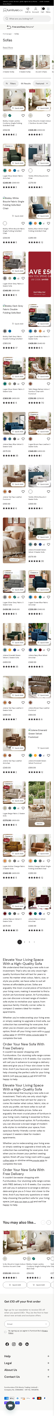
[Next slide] (49, 1222)
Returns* (29, 27)
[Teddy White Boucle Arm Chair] (39, 155)
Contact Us (27, 1377)
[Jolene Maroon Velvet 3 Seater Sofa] (14, 898)
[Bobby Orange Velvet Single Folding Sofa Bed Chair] (39, 845)
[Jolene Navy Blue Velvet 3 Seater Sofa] (14, 423)
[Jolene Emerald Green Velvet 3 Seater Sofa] (39, 529)
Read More (8, 47)
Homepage (7, 34)
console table (38, 1160)
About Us (27, 1370)
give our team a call (24, 1076)
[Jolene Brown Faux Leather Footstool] (39, 687)
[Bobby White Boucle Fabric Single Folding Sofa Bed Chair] (14, 207)
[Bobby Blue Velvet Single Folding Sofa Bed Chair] (39, 207)
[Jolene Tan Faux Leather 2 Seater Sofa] (14, 687)
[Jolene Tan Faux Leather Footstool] (14, 476)
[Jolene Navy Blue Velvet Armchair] (39, 634)
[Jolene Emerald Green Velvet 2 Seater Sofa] (14, 634)
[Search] (7, 18)
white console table (35, 1035)
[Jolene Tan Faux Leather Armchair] (14, 740)
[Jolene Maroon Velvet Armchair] (39, 898)
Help (27, 1356)
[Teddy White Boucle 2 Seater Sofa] (39, 476)
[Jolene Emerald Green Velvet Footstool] (39, 740)
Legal (27, 1363)
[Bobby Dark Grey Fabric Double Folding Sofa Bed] (14, 315)
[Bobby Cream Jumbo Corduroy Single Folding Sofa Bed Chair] (14, 100)
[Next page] (34, 942)
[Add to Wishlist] (23, 115)
